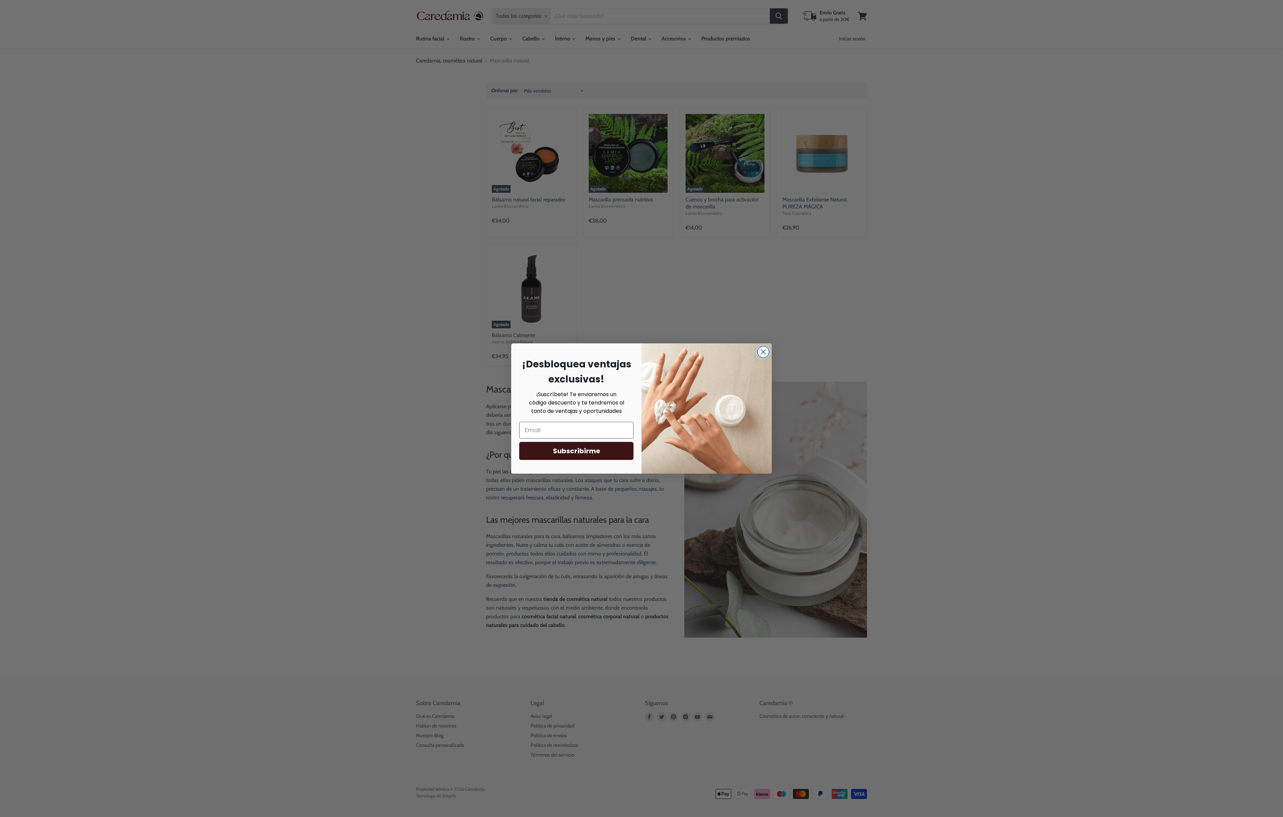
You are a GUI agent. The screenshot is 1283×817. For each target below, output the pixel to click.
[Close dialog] (763, 352)
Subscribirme (576, 451)
